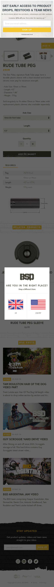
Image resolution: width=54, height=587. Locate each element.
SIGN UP (27, 30)
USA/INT (38, 313)
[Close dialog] (52, 2)
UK (16, 313)
